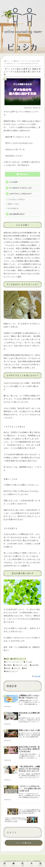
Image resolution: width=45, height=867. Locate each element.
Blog (7, 659)
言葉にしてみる (13, 204)
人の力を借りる (13, 208)
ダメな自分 (29, 662)
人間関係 (8, 665)
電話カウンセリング (12, 671)
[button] (40, 505)
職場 (25, 668)
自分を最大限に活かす (17, 214)
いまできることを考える (16, 199)
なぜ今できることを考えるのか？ (20, 194)
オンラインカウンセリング (14, 662)
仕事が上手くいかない (21, 665)
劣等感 (8, 668)
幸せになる (17, 668)
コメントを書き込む (23, 842)
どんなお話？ (14, 182)
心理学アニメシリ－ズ (19, 659)
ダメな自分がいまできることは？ (20, 188)
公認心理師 (35, 665)
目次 (21, 174)
